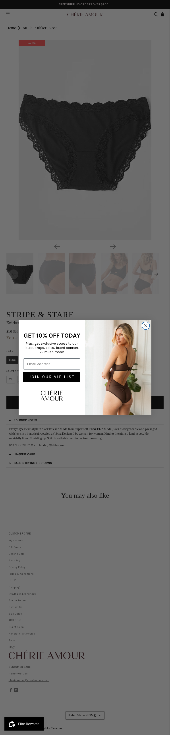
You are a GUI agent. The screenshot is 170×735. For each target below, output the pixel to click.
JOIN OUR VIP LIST (52, 376)
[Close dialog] (146, 326)
